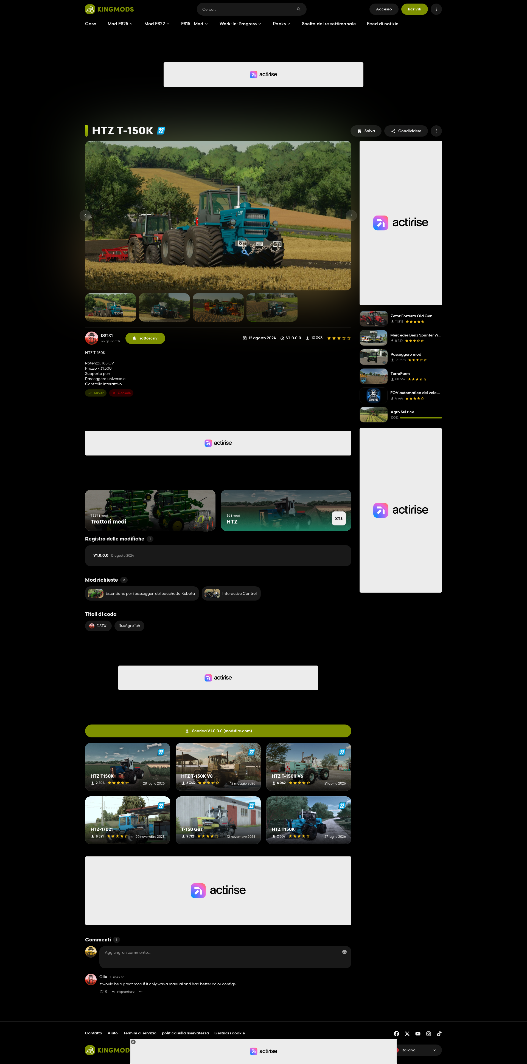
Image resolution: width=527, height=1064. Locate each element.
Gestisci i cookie (229, 1033)
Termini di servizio (139, 1033)
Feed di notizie (383, 23)
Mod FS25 (118, 23)
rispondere (125, 991)
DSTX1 (107, 335)
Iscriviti (414, 9)
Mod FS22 (154, 23)
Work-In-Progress (238, 23)
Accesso (384, 9)
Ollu (103, 977)
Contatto (93, 1033)
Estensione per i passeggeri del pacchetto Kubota (150, 593)
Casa (91, 23)
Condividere (409, 130)
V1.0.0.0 (113, 555)
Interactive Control (239, 593)
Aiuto (113, 1033)
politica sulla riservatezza (185, 1033)
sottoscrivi (149, 338)
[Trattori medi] (201, 520)
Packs (279, 23)
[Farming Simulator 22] (161, 130)
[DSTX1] (91, 338)
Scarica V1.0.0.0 (222, 730)
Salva (370, 130)
